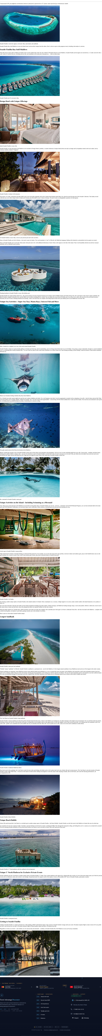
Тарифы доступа (51, 1011)
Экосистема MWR (51, 1000)
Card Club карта (51, 1007)
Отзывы (51, 1014)
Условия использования (65, 1030)
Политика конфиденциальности (51, 1030)
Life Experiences (51, 1003)
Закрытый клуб (51, 996)
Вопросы (51, 1018)
